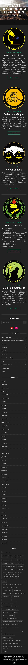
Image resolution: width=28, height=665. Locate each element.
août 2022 (3, 488)
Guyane (5, 593)
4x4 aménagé (6, 552)
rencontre (6, 627)
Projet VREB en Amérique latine (12, 621)
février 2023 (4, 470)
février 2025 (4, 415)
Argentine (22, 560)
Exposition (14, 587)
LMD (14, 599)
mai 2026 (3, 381)
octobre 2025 (4, 395)
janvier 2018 (4, 536)
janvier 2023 (4, 474)
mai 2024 (3, 436)
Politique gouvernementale (11, 618)
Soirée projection (8, 634)
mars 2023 (4, 467)
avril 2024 (3, 439)
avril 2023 (3, 463)
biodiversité (19, 563)
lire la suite (14, 77)
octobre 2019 (4, 529)
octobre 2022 (4, 481)
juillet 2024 (4, 432)
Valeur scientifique (14, 55)
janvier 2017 (4, 539)
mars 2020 (4, 515)
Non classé (4, 347)
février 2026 (4, 384)
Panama (15, 606)
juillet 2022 (4, 491)
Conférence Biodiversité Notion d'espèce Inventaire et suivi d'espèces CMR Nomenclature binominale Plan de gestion (12, 575)
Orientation (6, 606)
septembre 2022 (5, 484)
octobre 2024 (4, 426)
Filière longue (18, 590)
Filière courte (7, 590)
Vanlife (3, 361)
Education (3, 344)
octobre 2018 (4, 532)
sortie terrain (7, 637)
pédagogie (6, 624)
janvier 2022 (4, 501)
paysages (15, 612)
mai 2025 (3, 405)
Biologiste (21, 566)
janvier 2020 (4, 522)
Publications (4, 351)
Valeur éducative (14, 225)
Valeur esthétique (14, 114)
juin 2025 (3, 401)
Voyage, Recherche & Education (14, 9)
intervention (6, 596)
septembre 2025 (5, 398)
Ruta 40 (5, 631)
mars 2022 (4, 498)
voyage (5, 651)
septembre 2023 (5, 453)
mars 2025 (4, 412)
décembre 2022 (5, 477)
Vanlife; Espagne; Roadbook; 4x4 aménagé (12, 647)
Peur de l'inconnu (8, 615)
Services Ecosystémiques (14, 52)
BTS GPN (12, 569)
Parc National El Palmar (10, 609)
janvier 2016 (4, 543)
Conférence (20, 569)
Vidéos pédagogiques (6, 364)
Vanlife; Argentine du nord (11, 643)
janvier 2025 (4, 419)
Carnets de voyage (6, 337)
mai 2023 (3, 460)
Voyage (3, 371)
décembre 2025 (5, 388)
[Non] (26, 659)
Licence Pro (6, 599)
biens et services (8, 563)
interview (16, 596)
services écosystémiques (17, 631)
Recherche (4, 354)
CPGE (4, 581)
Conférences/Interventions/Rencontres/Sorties (12, 340)
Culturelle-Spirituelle (14, 287)
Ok (14, 662)
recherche (15, 624)
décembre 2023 (5, 450)
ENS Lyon (5, 587)
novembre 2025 (5, 391)
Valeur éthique (14, 169)
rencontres (15, 627)
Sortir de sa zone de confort (12, 640)
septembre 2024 (5, 429)
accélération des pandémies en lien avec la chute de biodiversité (13, 556)
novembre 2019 (5, 525)
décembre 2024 (5, 422)
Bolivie (5, 569)
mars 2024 (4, 443)
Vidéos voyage (5, 368)
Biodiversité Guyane (9, 566)
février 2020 (4, 519)
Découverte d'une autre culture (13, 584)
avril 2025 (3, 408)
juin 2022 (3, 494)
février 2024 (4, 446)
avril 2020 (3, 512)
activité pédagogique (9, 560)
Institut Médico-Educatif (17, 593)
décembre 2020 (5, 508)
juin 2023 (3, 457)
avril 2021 (3, 505)
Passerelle (6, 612)
